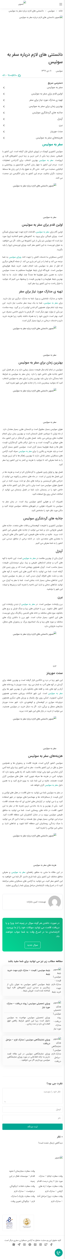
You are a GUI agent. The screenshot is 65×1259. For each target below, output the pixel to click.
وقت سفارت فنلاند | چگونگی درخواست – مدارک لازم (22, 1188)
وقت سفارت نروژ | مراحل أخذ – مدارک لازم (50, 1199)
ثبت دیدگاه (33, 1126)
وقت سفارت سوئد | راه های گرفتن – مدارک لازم (51, 1188)
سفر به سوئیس (52, 144)
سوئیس (51, 11)
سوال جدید (32, 945)
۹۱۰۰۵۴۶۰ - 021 (9, 75)
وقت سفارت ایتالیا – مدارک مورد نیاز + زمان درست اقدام (50, 1178)
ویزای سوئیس (15, 257)
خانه (61, 11)
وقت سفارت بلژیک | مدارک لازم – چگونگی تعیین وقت (23, 1199)
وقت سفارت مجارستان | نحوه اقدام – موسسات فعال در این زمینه (22, 1176)
